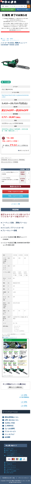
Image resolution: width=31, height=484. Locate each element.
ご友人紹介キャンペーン (12, 469)
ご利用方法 (9, 464)
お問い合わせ (16, 200)
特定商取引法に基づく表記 (8, 477)
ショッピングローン (7, 162)
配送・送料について (11, 450)
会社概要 (7, 437)
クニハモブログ (9, 434)
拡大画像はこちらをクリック (10, 337)
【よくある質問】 (9, 428)
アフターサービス (10, 431)
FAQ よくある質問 (11, 471)
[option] (15, 64)
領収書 (16, 162)
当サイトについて (11, 462)
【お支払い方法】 (9, 423)
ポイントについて (24, 150)
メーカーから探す (9, 9)
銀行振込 (22, 159)
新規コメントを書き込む (15, 387)
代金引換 (5, 159)
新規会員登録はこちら (11, 417)
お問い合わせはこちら (11, 420)
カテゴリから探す (24, 9)
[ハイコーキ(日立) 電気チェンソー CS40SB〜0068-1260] (15, 64)
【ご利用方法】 (9, 425)
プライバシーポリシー (23, 477)
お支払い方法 (9, 448)
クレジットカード (13, 159)
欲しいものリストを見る (16, 196)
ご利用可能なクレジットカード (14, 455)
